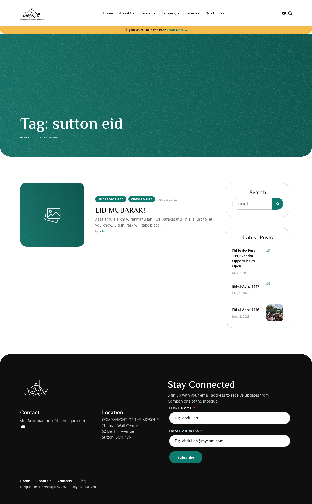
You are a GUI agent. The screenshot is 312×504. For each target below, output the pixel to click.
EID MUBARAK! (120, 210)
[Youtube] (284, 13)
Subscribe (186, 457)
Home (24, 137)
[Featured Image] (52, 215)
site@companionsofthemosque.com (52, 420)
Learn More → (177, 30)
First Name (182, 408)
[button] (300, 486)
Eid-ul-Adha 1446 (245, 309)
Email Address (185, 431)
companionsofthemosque (38, 487)
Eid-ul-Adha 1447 (245, 286)
